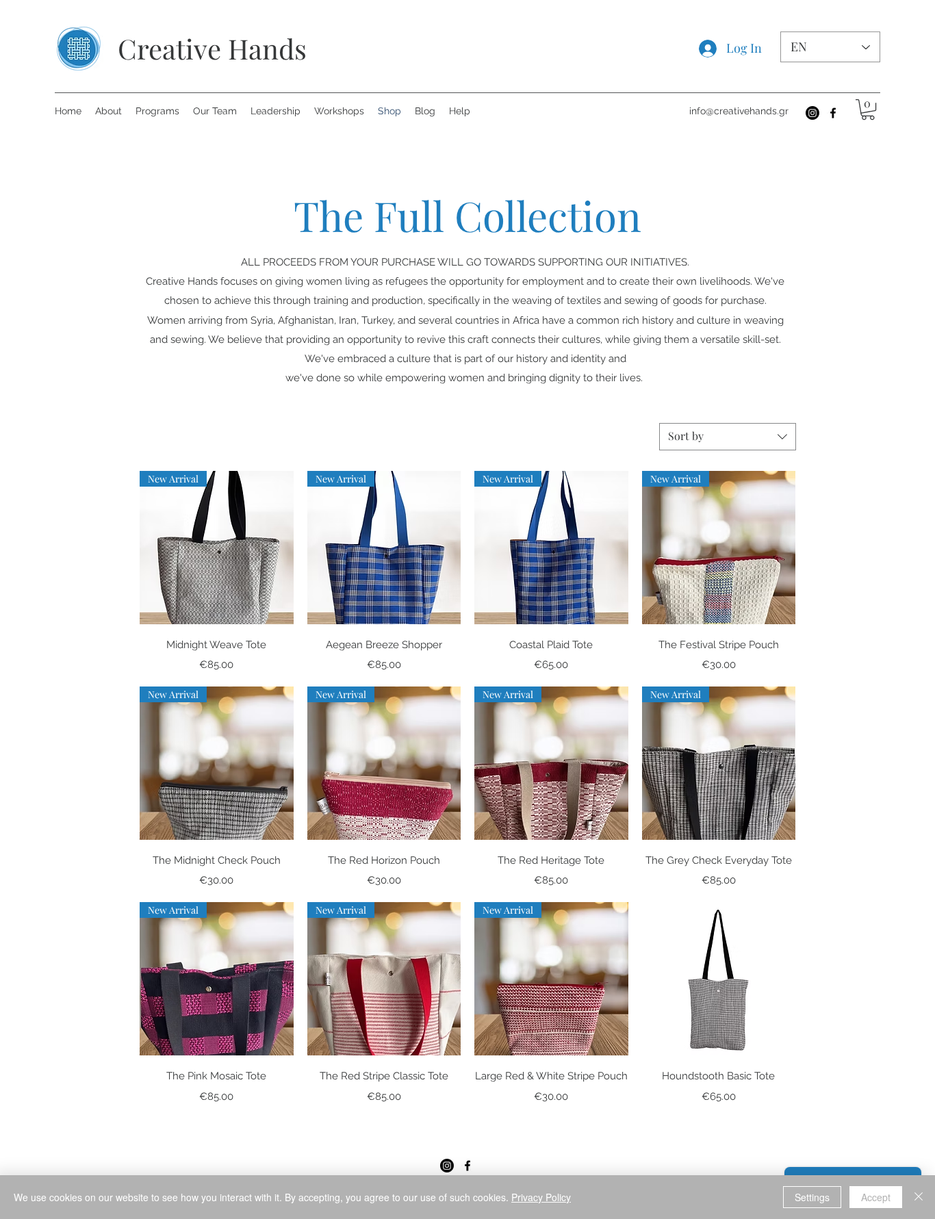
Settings (812, 1197)
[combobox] (727, 436)
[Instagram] (812, 113)
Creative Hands (212, 48)
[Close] (918, 1197)
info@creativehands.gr (739, 110)
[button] (868, 109)
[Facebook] (833, 113)
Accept (876, 1197)
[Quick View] (719, 979)
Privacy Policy (541, 1197)
